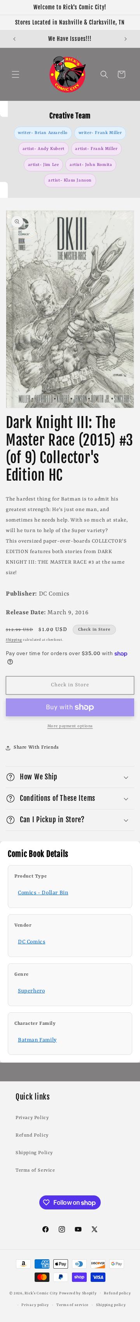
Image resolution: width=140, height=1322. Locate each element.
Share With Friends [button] (36, 747)
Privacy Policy (32, 1118)
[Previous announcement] (14, 39)
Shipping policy (111, 1305)
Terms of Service (35, 1170)
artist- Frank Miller (96, 148)
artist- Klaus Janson (70, 180)
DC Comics (31, 942)
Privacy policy (35, 1305)
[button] (15, 74)
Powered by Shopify (78, 1293)
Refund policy (117, 1293)
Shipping (14, 640)
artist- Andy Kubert (44, 148)
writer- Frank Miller (100, 132)
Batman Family (37, 1040)
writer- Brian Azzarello (43, 132)
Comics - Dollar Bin (43, 893)
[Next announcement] (125, 39)
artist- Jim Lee (43, 164)
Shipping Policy (34, 1153)
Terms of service (72, 1305)
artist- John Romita (91, 164)
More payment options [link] (70, 726)
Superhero (31, 991)
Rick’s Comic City (41, 1293)
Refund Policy (32, 1135)
